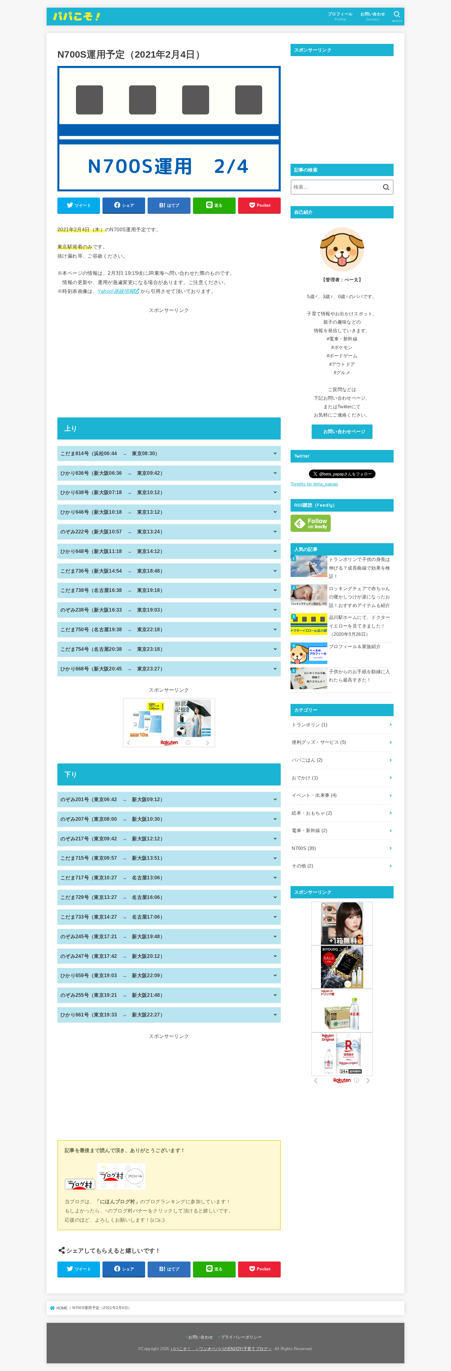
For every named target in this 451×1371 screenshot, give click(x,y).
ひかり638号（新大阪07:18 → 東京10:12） (112, 492)
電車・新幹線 (309, 830)
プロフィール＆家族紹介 (355, 646)
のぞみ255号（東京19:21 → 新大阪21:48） (112, 995)
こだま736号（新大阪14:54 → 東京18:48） (112, 571)
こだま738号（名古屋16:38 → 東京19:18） (112, 590)
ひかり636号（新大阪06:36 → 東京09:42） (112, 473)
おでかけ (305, 777)
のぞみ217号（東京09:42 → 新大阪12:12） (112, 838)
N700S (304, 848)
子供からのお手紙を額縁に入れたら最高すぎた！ (359, 676)
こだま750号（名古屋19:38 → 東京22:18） (112, 629)
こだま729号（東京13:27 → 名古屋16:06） (112, 897)
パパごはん (307, 760)
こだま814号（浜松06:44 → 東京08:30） (110, 453)
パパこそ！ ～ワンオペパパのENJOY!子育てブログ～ (221, 1348)
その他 (302, 865)
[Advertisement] (169, 361)
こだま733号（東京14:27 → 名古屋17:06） (112, 917)
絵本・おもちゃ (312, 813)
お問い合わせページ (344, 431)
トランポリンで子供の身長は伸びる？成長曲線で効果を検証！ (359, 568)
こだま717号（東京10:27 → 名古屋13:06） (112, 877)
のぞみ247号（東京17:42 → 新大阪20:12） (112, 956)
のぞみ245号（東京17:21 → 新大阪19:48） (112, 936)
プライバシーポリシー (241, 1337)
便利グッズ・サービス (319, 742)
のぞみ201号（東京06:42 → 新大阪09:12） (112, 799)
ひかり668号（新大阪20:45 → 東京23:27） (112, 668)
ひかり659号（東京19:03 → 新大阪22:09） (112, 975)
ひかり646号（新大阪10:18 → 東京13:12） (112, 512)
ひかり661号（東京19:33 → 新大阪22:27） (112, 1014)
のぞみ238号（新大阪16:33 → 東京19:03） (112, 610)
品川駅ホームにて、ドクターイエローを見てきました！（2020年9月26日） (359, 626)
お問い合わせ (200, 1337)
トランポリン (309, 724)
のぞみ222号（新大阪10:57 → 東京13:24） (112, 531)
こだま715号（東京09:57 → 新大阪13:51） (112, 858)
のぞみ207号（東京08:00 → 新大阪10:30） (112, 819)
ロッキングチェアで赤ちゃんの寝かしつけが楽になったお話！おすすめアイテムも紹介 (359, 597)
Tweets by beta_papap (314, 484)
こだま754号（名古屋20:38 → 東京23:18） (112, 649)
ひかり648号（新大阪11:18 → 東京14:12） (112, 551)
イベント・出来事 (314, 795)
